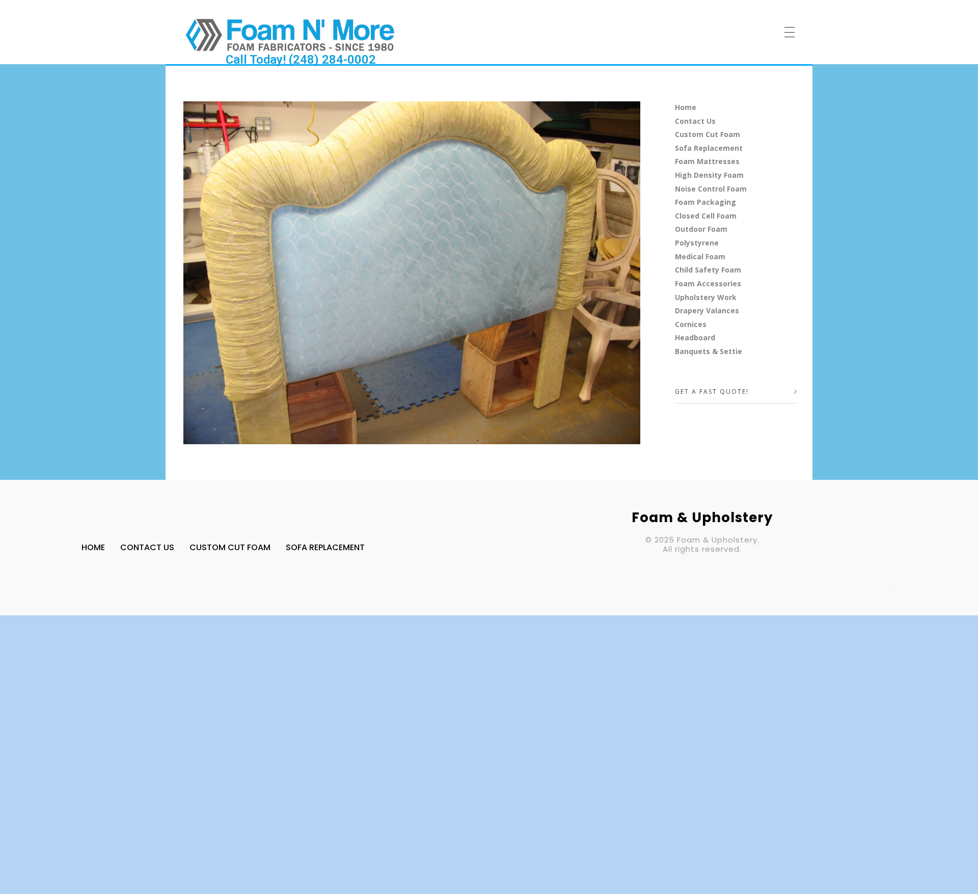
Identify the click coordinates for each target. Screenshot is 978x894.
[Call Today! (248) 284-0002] (290, 34)
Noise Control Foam (711, 189)
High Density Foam (709, 175)
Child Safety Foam (708, 270)
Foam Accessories (708, 283)
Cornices (691, 324)
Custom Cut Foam (707, 134)
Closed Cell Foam (706, 216)
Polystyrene (697, 243)
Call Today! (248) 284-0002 (301, 59)
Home (685, 107)
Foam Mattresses (707, 161)
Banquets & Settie (708, 351)
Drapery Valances (707, 310)
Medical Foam (700, 256)
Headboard (695, 337)
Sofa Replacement (709, 148)
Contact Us (695, 121)
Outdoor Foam (701, 229)
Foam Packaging (705, 202)
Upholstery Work (706, 297)
